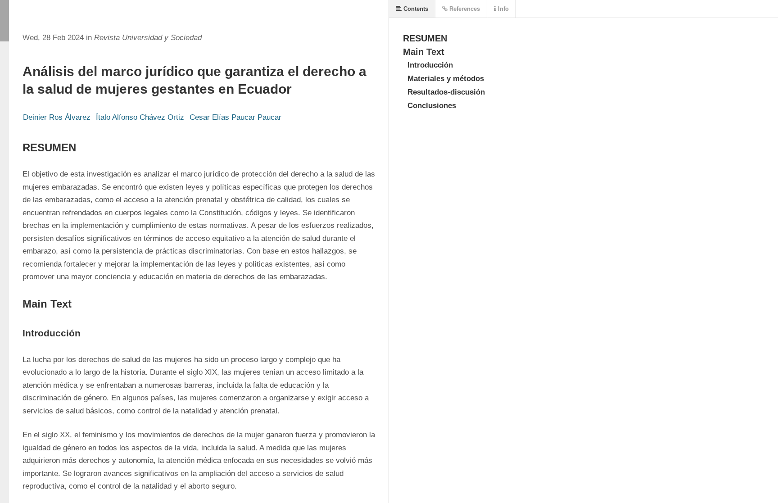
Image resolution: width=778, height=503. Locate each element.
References (464, 8)
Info (502, 8)
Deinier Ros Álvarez (56, 117)
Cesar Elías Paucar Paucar (235, 117)
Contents (415, 8)
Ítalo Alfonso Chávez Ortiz (140, 117)
